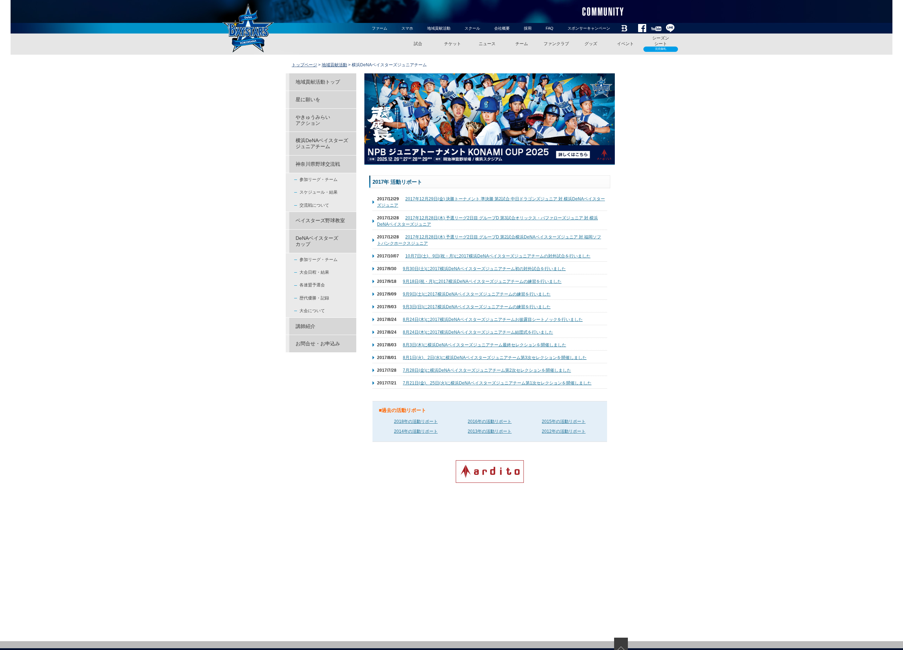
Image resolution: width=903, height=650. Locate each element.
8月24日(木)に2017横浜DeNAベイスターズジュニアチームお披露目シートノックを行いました (493, 319)
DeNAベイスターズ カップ (317, 241)
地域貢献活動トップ (318, 82)
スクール (472, 28)
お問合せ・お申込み (318, 343)
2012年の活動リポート (564, 431)
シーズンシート (660, 43)
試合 (418, 43)
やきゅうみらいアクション (313, 120)
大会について (312, 310)
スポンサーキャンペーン (589, 28)
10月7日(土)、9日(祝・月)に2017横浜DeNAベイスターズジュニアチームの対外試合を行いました (497, 256)
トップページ (304, 64)
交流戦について (314, 205)
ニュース (487, 43)
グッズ (590, 43)
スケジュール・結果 (318, 192)
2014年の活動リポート (416, 431)
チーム (521, 43)
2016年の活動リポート (489, 421)
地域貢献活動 (438, 28)
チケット (452, 43)
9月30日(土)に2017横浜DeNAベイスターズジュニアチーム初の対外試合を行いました (484, 268)
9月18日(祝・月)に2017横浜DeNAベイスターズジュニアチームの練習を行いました (482, 281)
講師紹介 (305, 326)
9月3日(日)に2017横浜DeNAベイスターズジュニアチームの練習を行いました (477, 306)
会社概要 (502, 28)
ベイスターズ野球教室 (320, 220)
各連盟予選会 (312, 285)
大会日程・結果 (314, 272)
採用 (528, 28)
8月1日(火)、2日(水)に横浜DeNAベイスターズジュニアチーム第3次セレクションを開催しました (495, 357)
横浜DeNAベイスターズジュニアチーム (322, 143)
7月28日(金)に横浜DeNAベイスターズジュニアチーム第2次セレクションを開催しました (487, 370)
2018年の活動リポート (416, 421)
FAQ (549, 28)
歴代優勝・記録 (314, 298)
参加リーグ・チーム (318, 179)
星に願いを (308, 99)
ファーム (379, 28)
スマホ (407, 28)
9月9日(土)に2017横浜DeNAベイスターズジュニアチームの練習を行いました (477, 294)
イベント (625, 43)
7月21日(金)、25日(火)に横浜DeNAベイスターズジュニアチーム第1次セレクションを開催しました (497, 383)
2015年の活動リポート (564, 421)
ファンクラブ (556, 43)
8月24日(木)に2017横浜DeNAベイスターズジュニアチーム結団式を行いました (478, 332)
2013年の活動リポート (489, 431)
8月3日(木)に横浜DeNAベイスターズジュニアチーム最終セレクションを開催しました (484, 344)
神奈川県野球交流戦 (318, 164)
